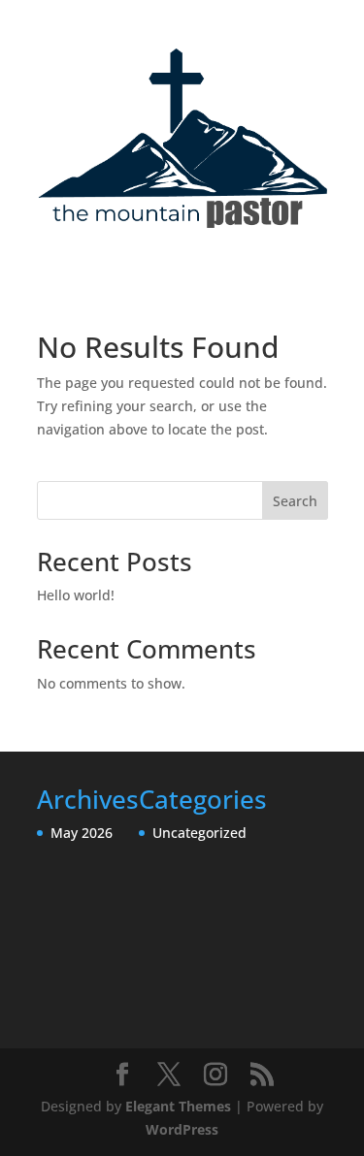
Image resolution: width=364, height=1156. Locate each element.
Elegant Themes (178, 1106)
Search (295, 501)
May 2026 (81, 832)
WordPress (182, 1129)
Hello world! (76, 595)
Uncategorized (199, 832)
